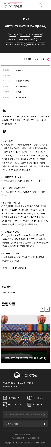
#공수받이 (11, 39)
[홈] (13, 2)
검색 (43, 415)
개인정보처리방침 (9, 383)
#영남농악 (41, 44)
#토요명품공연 (25, 35)
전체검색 (40, 5)
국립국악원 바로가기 (10, 387)
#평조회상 (9, 44)
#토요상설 (12, 35)
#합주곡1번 (38, 35)
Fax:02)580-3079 (32, 438)
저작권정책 (21, 383)
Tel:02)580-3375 (18, 438)
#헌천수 (40, 39)
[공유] (48, 59)
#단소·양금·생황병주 (26, 39)
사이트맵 (30, 383)
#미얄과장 (30, 44)
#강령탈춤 (20, 44)
